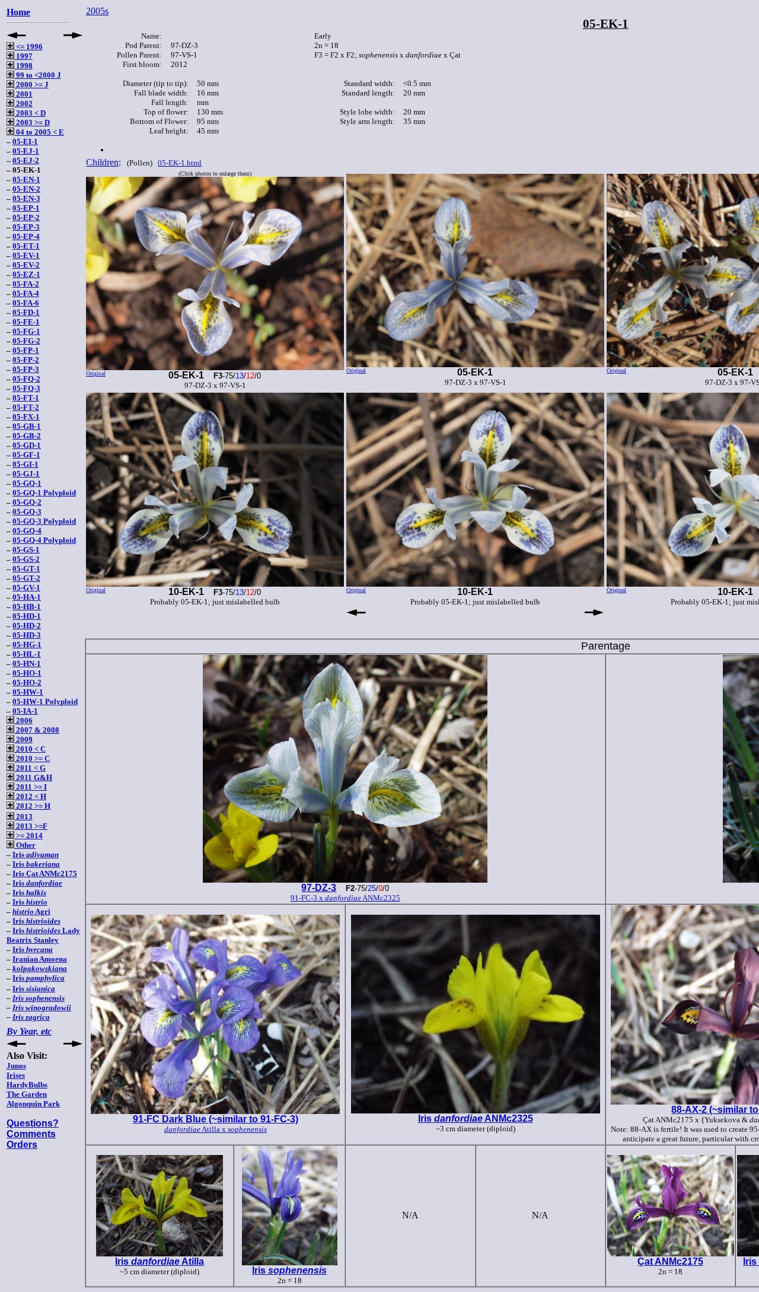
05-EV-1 (26, 255)
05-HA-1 (26, 597)
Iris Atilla (159, 1261)
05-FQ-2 (26, 378)
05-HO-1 (27, 673)
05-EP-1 (26, 207)
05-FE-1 (26, 321)
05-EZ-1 (26, 274)
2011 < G (30, 767)
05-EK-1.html (180, 162)
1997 (23, 56)
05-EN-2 (26, 188)
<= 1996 (28, 46)
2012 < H (30, 796)
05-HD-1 (26, 616)
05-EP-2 (26, 217)
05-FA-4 (25, 293)
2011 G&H (33, 777)
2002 (23, 103)
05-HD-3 (26, 635)
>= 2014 (28, 835)
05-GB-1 (26, 426)
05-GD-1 (26, 445)
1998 (23, 65)
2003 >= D (32, 122)
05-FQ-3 (26, 388)
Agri (31, 911)
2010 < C (30, 748)
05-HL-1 (26, 654)
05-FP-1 (25, 350)
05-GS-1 (26, 549)
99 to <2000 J (37, 75)
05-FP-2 (25, 359)
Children (102, 162)
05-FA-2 (25, 283)
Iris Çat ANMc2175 (44, 873)
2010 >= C (32, 758)
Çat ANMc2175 (670, 1261)
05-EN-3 (26, 198)
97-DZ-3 (318, 888)
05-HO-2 (27, 682)
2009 (23, 739)
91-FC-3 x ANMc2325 (345, 897)
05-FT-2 (25, 407)
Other (25, 845)
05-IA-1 (25, 711)
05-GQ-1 (27, 483)
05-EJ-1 (25, 151)
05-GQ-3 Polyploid (44, 521)
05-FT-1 (25, 397)
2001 (23, 94)
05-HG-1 (27, 644)
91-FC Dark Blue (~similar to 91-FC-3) (215, 1119)
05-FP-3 (25, 369)
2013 (23, 816)
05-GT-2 (26, 578)
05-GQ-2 (27, 502)
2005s (97, 11)
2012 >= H (32, 805)
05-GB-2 (26, 435)
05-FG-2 (26, 340)
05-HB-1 (26, 606)
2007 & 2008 (36, 729)
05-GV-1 (26, 587)
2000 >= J (31, 84)
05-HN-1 (26, 663)
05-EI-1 (25, 141)
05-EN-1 (26, 179)
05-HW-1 (27, 692)
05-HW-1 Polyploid (45, 701)
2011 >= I (30, 786)
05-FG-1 (26, 331)
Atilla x (215, 1129)
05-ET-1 (26, 245)
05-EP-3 (26, 226)
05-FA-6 (25, 302)
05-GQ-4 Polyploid (44, 540)
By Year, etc (29, 1031)
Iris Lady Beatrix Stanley (43, 935)
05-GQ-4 (27, 530)
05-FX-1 (26, 416)
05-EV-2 (26, 264)
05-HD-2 (26, 625)
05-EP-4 (26, 236)
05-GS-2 (26, 559)
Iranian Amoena (39, 958)
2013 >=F (30, 826)
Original (96, 373)
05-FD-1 (26, 312)
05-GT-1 (26, 568)
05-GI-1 (25, 464)
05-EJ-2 (25, 160)
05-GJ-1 (26, 473)
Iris (35, 854)
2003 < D (30, 113)
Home (18, 12)
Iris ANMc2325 (475, 1118)
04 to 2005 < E (39, 132)
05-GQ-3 (27, 511)
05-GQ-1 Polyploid (44, 492)
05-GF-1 (26, 454)
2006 (23, 720)
